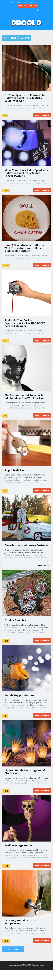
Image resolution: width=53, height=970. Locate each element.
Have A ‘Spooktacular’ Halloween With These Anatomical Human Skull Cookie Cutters (25, 248)
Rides (35, 2)
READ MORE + (43, 565)
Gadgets (14, 2)
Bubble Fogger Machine (19, 695)
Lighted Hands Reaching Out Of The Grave (24, 772)
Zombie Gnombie (15, 620)
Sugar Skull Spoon (15, 470)
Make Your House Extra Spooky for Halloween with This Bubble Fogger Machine (26, 173)
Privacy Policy (26, 965)
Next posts (13, 949)
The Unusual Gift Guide (27, 5)
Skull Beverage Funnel (18, 845)
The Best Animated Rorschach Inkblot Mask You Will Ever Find (24, 396)
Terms (19, 965)
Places (41, 2)
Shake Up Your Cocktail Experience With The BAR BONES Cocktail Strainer (24, 323)
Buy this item (42, 115)
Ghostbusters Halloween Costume (26, 545)
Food (30, 2)
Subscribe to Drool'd (38, 965)
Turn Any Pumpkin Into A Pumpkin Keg (20, 922)
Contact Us (12, 965)
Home (25, 2)
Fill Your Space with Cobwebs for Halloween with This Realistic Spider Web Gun (25, 97)
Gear (20, 2)
